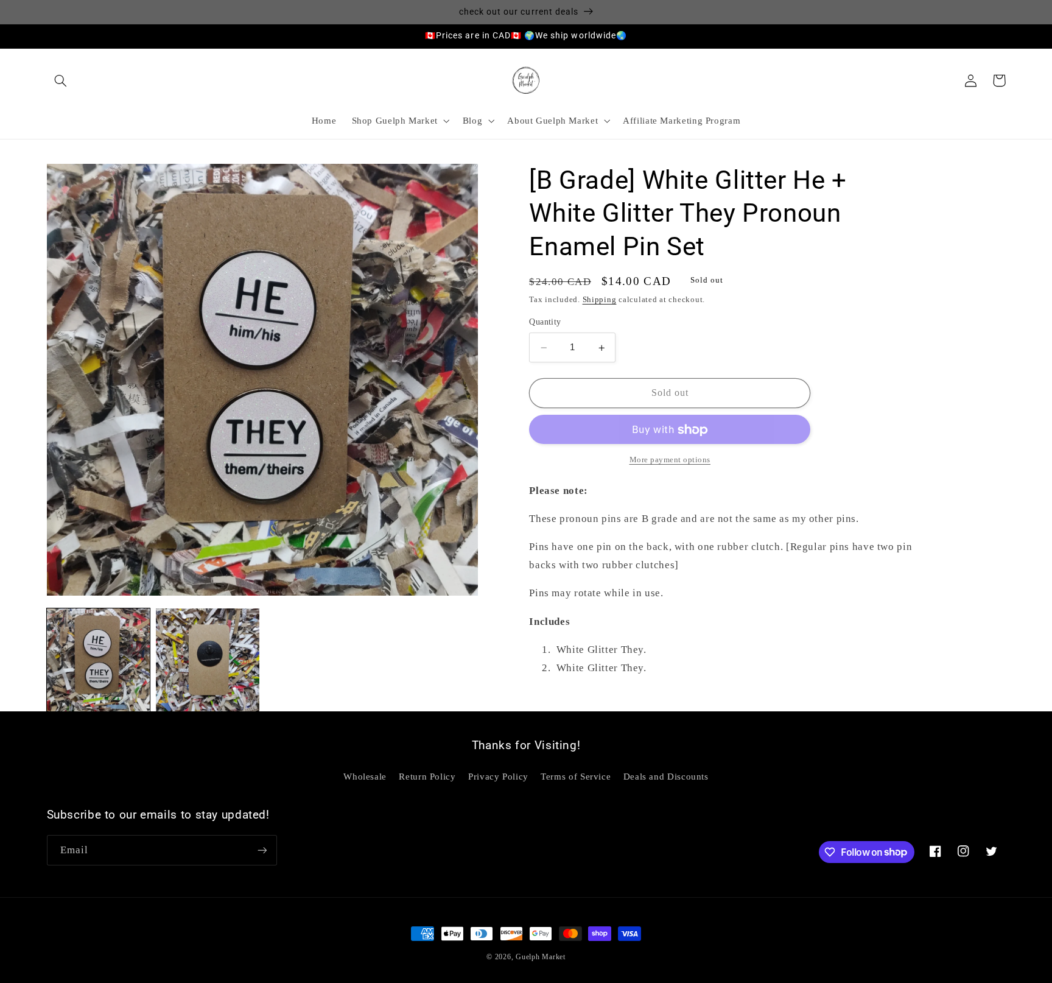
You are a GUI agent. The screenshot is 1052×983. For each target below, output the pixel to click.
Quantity (545, 322)
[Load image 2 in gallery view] (207, 659)
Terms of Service (576, 776)
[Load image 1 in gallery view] (98, 659)
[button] (61, 80)
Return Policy (427, 776)
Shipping (600, 300)
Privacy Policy (498, 776)
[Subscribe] (262, 850)
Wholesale (365, 776)
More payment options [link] (670, 460)
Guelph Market (541, 956)
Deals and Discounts (666, 776)
